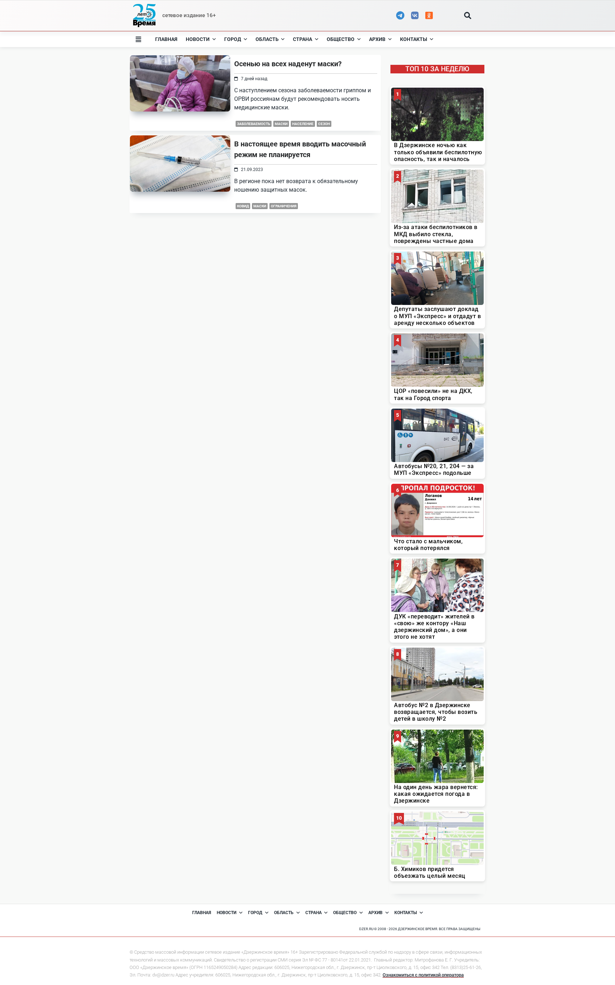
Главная (166, 39)
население (303, 124)
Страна (302, 39)
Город (232, 39)
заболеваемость (253, 124)
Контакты (413, 39)
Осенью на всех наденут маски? (288, 63)
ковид (243, 206)
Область (267, 39)
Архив (377, 39)
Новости (198, 39)
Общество (340, 39)
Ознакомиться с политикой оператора (423, 975)
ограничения (283, 206)
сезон (324, 124)
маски (281, 124)
